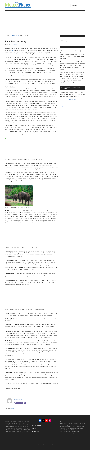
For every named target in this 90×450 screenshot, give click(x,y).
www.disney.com (80, 425)
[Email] (25, 403)
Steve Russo (18, 399)
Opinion (12, 408)
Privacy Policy (35, 431)
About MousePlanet (36, 425)
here (13, 50)
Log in (53, 444)
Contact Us (34, 428)
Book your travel (72, 99)
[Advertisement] (45, 21)
